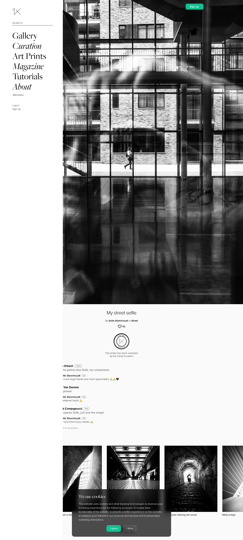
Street (134, 320)
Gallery (25, 35)
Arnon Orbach (64, 366)
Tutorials (27, 76)
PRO (84, 375)
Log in (15, 105)
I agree (114, 528)
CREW (78, 366)
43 (123, 326)
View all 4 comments (66, 428)
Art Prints (29, 56)
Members (18, 95)
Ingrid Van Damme (67, 387)
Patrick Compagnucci (68, 408)
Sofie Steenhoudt (118, 320)
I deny (129, 528)
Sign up (16, 109)
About (21, 86)
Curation (26, 46)
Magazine (28, 66)
